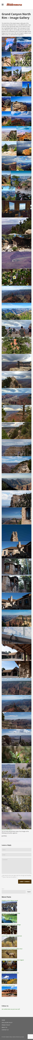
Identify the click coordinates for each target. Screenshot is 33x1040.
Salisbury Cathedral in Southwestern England (13, 960)
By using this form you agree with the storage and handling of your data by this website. (17, 876)
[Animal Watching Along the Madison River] (9, 958)
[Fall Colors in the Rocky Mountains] (9, 983)
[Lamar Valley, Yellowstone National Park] (9, 946)
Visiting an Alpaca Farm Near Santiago (11, 924)
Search (3, 888)
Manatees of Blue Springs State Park (11, 913)
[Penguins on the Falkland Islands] (9, 911)
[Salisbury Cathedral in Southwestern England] (9, 970)
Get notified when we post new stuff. (11, 1009)
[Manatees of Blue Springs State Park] (9, 922)
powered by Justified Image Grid (7, 829)
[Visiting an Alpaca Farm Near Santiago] (9, 934)
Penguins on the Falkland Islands (10, 900)
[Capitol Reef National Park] (9, 996)
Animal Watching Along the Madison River (12, 949)
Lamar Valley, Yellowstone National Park (12, 936)
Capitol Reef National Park (8, 985)
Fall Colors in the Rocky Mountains (10, 973)
